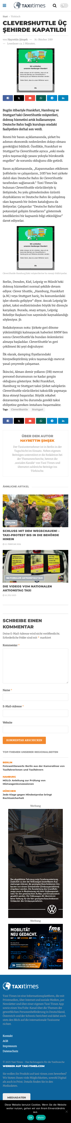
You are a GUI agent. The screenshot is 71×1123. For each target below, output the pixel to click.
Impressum (10, 1046)
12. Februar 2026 (12, 544)
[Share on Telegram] (52, 98)
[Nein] (66, 1111)
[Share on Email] (30, 98)
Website (7, 722)
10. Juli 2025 (10, 595)
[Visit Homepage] (29, 5)
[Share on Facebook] (8, 98)
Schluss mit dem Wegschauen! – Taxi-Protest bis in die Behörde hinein (31, 535)
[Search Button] (54, 5)
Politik (10, 522)
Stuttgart (37, 409)
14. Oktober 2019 (43, 39)
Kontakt (8, 1036)
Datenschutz (10, 1051)
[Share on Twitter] (19, 98)
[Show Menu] (4, 5)
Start (5, 16)
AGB (5, 1041)
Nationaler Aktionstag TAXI (24, 578)
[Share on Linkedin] (63, 98)
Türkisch (15, 16)
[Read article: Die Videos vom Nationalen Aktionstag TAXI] (35, 566)
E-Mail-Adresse (13, 706)
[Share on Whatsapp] (41, 98)
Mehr (41, 1117)
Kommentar (11, 645)
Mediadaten (16, 1097)
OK (30, 1117)
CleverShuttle (19, 409)
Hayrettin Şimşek (18, 39)
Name (7, 690)
